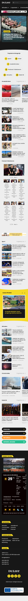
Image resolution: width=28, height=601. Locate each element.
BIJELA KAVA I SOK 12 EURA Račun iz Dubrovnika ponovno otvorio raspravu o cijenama (18, 358)
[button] (15, 177)
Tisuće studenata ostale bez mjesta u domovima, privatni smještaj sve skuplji (18, 332)
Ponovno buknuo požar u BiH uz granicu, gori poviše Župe (11, 392)
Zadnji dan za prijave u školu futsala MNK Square (18, 280)
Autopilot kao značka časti (18, 144)
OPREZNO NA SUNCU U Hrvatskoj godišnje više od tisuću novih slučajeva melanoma (18, 341)
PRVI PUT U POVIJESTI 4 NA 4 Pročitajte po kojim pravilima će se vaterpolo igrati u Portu (19, 247)
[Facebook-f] (8, 576)
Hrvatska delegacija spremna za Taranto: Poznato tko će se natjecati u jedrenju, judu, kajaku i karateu (18, 265)
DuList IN (4, 423)
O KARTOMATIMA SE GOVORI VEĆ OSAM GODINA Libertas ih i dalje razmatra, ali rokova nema (18, 111)
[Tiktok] (15, 576)
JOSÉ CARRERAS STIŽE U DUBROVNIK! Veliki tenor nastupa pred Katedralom (19, 137)
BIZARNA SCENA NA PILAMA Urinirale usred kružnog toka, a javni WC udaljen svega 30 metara (18, 154)
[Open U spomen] (18, 8)
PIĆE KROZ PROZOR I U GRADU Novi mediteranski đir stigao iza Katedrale (19, 128)
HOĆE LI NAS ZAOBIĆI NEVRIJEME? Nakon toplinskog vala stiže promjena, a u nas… (18, 349)
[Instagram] (12, 576)
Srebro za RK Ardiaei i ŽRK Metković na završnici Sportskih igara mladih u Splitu (18, 273)
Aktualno (14, 343)
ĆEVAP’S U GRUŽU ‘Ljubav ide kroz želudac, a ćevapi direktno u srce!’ (13, 313)
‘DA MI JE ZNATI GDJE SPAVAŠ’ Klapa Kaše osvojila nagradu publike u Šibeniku (10, 419)
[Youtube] (19, 576)
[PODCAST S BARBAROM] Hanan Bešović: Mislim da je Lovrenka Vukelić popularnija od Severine (19, 119)
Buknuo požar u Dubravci (16, 365)
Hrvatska (14, 334)
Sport (13, 250)
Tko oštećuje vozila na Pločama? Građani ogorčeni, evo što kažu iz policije (10, 100)
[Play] (14, 170)
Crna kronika (5, 395)
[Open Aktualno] (8, 8)
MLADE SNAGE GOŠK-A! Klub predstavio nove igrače (18, 255)
